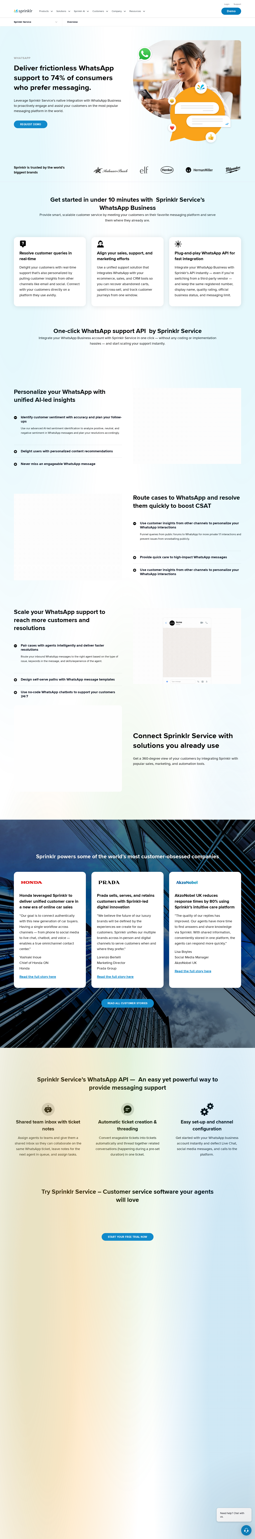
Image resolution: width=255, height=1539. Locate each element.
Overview (72, 21)
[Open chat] (246, 1530)
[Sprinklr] (23, 11)
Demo (231, 11)
